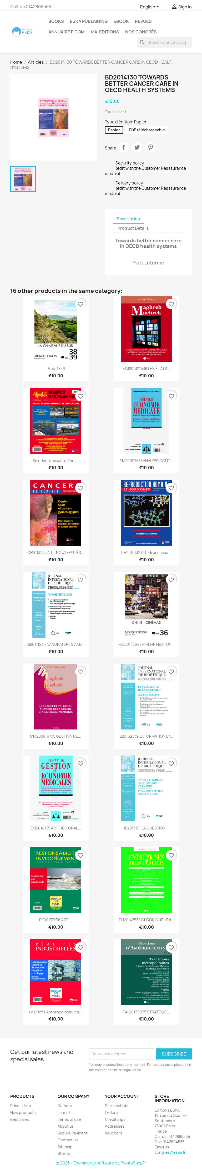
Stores (64, 1153)
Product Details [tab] (133, 228)
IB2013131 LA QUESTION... (146, 828)
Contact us (68, 1139)
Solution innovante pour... (56, 460)
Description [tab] (128, 219)
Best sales (19, 1119)
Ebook (121, 21)
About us (66, 1126)
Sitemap (65, 1146)
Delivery (65, 1105)
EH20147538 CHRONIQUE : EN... (146, 919)
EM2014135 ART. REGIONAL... (56, 828)
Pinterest (150, 147)
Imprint (64, 1112)
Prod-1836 (56, 368)
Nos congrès (141, 32)
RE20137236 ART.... (55, 919)
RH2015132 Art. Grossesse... (146, 552)
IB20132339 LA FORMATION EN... (146, 736)
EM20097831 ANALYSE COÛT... (146, 460)
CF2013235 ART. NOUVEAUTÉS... (55, 552)
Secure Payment (73, 1133)
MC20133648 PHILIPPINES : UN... (146, 644)
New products (23, 1112)
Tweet (137, 147)
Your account (122, 1096)
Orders (111, 1112)
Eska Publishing (89, 21)
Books (56, 21)
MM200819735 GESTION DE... (55, 736)
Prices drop (20, 1105)
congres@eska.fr (170, 1152)
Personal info (117, 1105)
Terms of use (69, 1119)
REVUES (143, 21)
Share (123, 147)
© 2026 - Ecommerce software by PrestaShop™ (101, 1163)
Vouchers (113, 1133)
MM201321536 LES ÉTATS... (146, 368)
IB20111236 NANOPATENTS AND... (56, 644)
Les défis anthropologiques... (55, 1011)
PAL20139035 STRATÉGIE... (146, 1011)
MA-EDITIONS (105, 32)
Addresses (115, 1126)
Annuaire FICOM (66, 32)
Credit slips (115, 1119)
